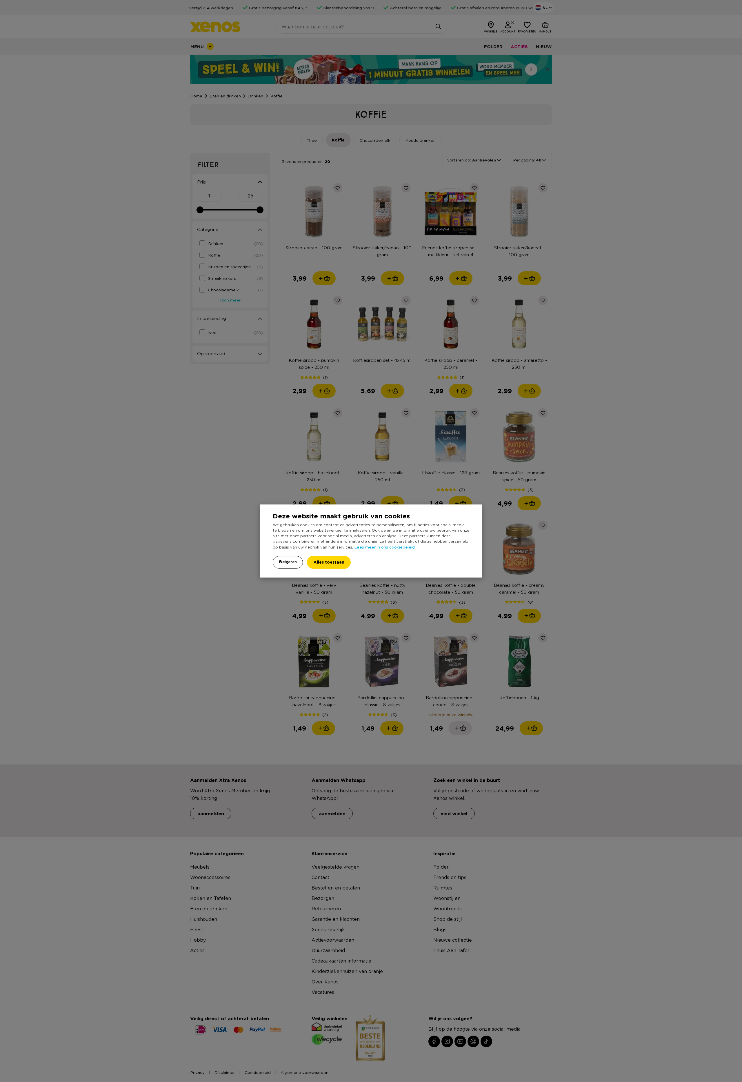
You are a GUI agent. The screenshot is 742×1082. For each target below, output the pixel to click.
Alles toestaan (328, 562)
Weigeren (288, 562)
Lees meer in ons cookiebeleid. (385, 546)
